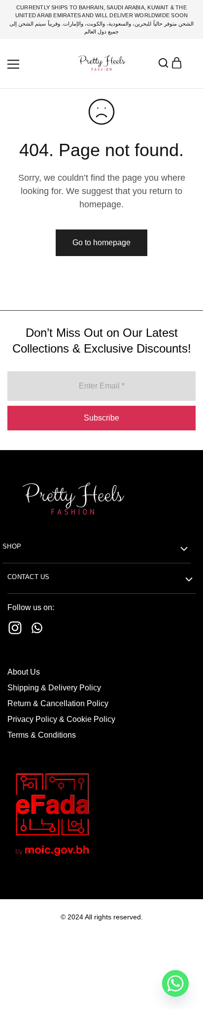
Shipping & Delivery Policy (54, 688)
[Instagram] (15, 629)
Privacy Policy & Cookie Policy (61, 719)
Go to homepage (101, 242)
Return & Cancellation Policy (57, 703)
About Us (23, 672)
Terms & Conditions (41, 735)
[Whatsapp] (37, 629)
